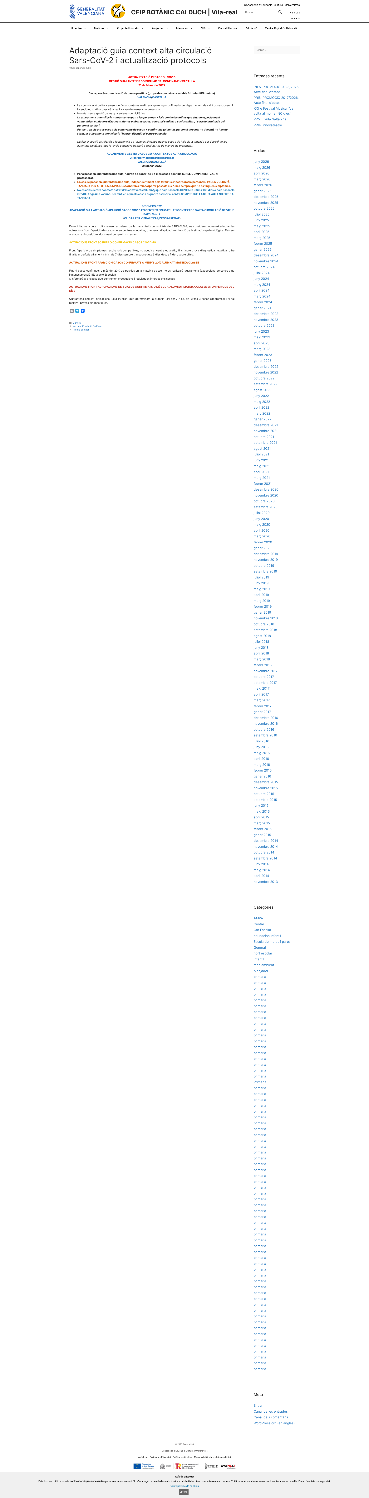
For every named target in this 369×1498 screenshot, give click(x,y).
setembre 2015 (265, 800)
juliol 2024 (262, 273)
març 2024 (262, 296)
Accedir (295, 18)
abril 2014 (261, 876)
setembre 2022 (265, 384)
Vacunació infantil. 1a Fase (87, 326)
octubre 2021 (264, 437)
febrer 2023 (263, 355)
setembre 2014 (265, 858)
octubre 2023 (264, 325)
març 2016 (262, 765)
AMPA (258, 918)
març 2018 (262, 659)
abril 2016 (261, 759)
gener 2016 (262, 776)
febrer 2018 (263, 665)
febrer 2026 (263, 185)
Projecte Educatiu (128, 28)
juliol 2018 (261, 642)
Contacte (211, 1457)
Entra (258, 1405)
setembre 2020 (266, 507)
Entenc (183, 1491)
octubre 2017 (264, 677)
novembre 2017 (266, 671)
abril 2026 (261, 173)
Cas (298, 12)
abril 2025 (261, 232)
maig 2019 (262, 589)
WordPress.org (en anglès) (274, 1423)
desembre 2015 (266, 782)
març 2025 (262, 238)
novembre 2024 (266, 261)
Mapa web (199, 1457)
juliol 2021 (261, 454)
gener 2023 (263, 361)
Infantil (259, 959)
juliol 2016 (261, 741)
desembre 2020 (266, 489)
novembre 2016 (266, 723)
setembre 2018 (265, 630)
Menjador (182, 28)
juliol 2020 (262, 513)
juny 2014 (261, 864)
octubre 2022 (264, 378)
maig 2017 (262, 688)
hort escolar (263, 953)
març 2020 (262, 536)
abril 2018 (261, 653)
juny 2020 (261, 519)
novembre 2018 (266, 618)
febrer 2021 (263, 484)
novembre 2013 (266, 882)
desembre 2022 (266, 367)
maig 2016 (262, 753)
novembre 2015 (266, 788)
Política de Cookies (182, 1457)
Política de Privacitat (160, 1457)
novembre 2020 (266, 495)
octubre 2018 (264, 624)
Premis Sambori (81, 329)
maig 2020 (262, 524)
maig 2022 (262, 402)
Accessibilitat (224, 1457)
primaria (260, 977)
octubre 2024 (264, 267)
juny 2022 (261, 396)
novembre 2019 (266, 560)
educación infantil (267, 936)
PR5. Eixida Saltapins (270, 119)
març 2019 (262, 601)
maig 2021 (262, 466)
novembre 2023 (266, 320)
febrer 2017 (263, 706)
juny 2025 (261, 220)
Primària (260, 1082)
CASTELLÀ (159, 97)
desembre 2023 (266, 314)
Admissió (251, 28)
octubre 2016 (264, 729)
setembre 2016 (265, 735)
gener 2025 (262, 249)
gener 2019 (262, 612)
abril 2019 (261, 595)
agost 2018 (262, 636)
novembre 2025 (266, 203)
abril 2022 (261, 407)
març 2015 (262, 823)
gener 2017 (262, 712)
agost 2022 (262, 390)
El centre (76, 28)
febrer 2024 (263, 302)
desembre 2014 (266, 841)
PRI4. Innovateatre (268, 125)
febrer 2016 (263, 770)
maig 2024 (262, 285)
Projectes (158, 28)
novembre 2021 (266, 431)
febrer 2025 (263, 243)
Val (291, 12)
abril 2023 (261, 343)
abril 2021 (261, 472)
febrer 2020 (263, 542)
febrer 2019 (263, 606)
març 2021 (262, 478)
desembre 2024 (266, 255)
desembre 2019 (266, 554)
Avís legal (143, 1457)
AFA (203, 28)
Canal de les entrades (271, 1411)
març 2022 (262, 413)
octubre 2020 (264, 501)
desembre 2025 (266, 197)
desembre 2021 (266, 425)
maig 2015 (262, 811)
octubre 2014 (264, 852)
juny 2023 (261, 331)
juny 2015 (261, 805)
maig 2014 (262, 870)
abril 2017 (261, 694)
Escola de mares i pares (272, 942)
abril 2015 (261, 817)
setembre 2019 (265, 571)
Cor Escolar (262, 930)
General (77, 322)
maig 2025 (262, 226)
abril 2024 (261, 290)
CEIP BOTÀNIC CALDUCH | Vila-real (184, 12)
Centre (259, 924)
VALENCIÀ (144, 97)
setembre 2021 (265, 443)
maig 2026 (262, 167)
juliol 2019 (261, 577)
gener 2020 (263, 548)
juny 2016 (261, 747)
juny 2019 (261, 583)
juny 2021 (261, 460)
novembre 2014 (266, 847)
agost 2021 (262, 448)
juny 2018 (261, 647)
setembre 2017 (265, 683)
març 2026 (262, 179)
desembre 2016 (266, 718)
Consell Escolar (228, 28)
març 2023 (262, 349)
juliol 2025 (261, 214)
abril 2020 (261, 530)
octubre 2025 (264, 208)
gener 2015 (262, 835)
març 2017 (262, 700)
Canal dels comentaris (271, 1417)
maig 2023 (262, 337)
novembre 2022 (266, 372)
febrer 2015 (263, 829)
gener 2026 (263, 191)
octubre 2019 (264, 566)
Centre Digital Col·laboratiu (281, 28)
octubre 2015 (264, 794)
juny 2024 (261, 279)
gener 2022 (262, 419)
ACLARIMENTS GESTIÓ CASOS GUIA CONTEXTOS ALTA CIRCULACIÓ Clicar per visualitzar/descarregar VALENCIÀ (152, 157)
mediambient (264, 965)
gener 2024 (263, 308)
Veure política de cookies (184, 1486)
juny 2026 (261, 162)
